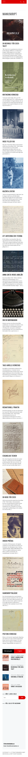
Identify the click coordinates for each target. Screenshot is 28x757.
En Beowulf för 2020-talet (11, 44)
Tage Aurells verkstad (11, 365)
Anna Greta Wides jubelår (13, 274)
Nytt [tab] (20, 651)
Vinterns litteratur (17, 677)
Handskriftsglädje (10, 593)
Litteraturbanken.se (9, 744)
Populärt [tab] (9, 651)
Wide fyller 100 (9, 141)
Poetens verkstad (9, 633)
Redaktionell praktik (11, 407)
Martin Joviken (20, 655)
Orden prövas (8, 540)
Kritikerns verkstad (10, 94)
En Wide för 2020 (9, 497)
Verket (18, 684)
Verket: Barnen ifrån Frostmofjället (17, 658)
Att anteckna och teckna (12, 235)
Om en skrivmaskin (10, 320)
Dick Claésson (20, 665)
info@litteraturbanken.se (13, 746)
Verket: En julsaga (16, 686)
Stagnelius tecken (10, 455)
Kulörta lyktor (9, 191)
